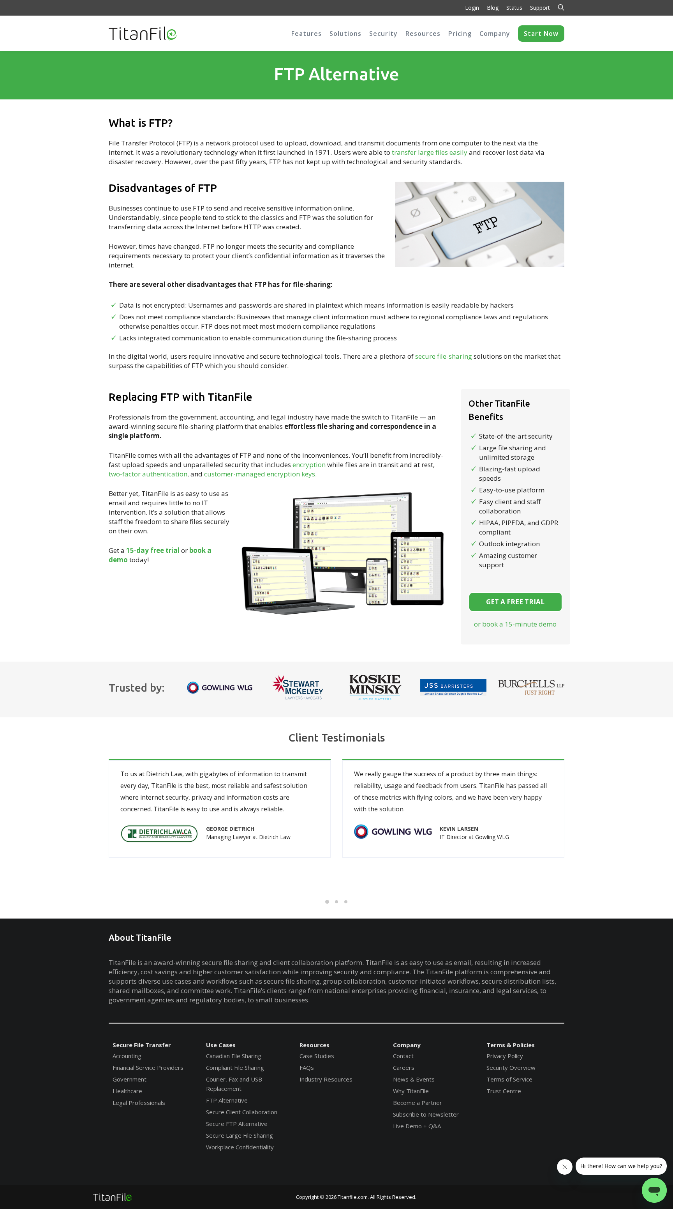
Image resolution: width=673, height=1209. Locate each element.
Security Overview (511, 1067)
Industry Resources (326, 1079)
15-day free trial (153, 550)
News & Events (414, 1079)
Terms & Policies (510, 1045)
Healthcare (127, 1091)
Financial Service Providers (148, 1067)
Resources (314, 1045)
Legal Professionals (139, 1102)
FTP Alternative (227, 1100)
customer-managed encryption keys (259, 473)
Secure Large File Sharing (239, 1135)
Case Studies (317, 1056)
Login (472, 7)
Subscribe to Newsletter (426, 1114)
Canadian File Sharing (233, 1056)
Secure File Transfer (142, 1045)
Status (514, 7)
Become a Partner (417, 1102)
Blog (493, 7)
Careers (403, 1067)
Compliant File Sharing (235, 1067)
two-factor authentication (148, 473)
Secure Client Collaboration (241, 1112)
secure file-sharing (443, 356)
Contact (403, 1056)
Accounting (127, 1056)
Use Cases (221, 1045)
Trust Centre (503, 1091)
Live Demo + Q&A (417, 1126)
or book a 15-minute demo (515, 624)
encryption (309, 464)
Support (540, 7)
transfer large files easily (429, 152)
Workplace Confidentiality (240, 1147)
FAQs (307, 1067)
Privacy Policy (504, 1056)
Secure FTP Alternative (237, 1124)
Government (129, 1079)
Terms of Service (509, 1079)
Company (407, 1045)
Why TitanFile (411, 1091)
